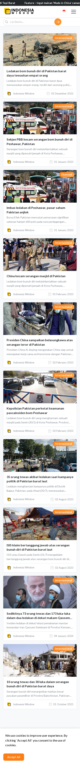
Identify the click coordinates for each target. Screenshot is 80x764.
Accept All (13, 757)
